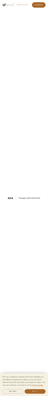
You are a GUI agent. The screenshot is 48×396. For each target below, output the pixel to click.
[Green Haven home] (8, 4)
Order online (22, 5)
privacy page (37, 385)
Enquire (39, 5)
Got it (35, 391)
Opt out (13, 391)
